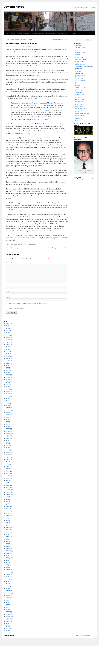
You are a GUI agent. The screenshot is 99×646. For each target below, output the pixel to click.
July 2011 (8, 602)
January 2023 (9, 389)
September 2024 (9, 363)
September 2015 (9, 515)
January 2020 (9, 450)
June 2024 (8, 367)
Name (8, 285)
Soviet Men (78, 97)
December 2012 (9, 572)
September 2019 (9, 457)
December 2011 (9, 593)
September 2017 (9, 477)
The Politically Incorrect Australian (83, 110)
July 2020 (8, 440)
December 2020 (9, 431)
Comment (9, 263)
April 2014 (8, 545)
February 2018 (9, 471)
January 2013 (9, 571)
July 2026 (8, 325)
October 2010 (9, 618)
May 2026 (8, 328)
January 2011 (9, 613)
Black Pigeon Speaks (80, 52)
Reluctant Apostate (79, 94)
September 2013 (9, 557)
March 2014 (8, 546)
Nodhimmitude (78, 90)
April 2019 (8, 464)
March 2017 (8, 484)
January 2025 (9, 356)
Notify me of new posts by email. (16, 308)
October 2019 (9, 456)
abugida (46, 110)
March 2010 (8, 630)
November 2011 (9, 595)
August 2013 (9, 559)
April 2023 (8, 384)
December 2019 (9, 452)
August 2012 (9, 579)
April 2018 (8, 470)
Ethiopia (50, 103)
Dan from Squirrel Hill (80, 59)
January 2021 (9, 430)
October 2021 (9, 414)
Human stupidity (79, 73)
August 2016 (9, 496)
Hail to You (78, 70)
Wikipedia (36, 98)
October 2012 (9, 576)
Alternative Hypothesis (80, 47)
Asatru (47, 193)
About (13, 33)
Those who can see (79, 115)
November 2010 (9, 616)
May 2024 (8, 369)
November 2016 (9, 491)
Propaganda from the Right (60, 39)
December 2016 (9, 489)
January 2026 (9, 335)
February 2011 (9, 611)
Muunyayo (77, 85)
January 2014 (9, 550)
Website (8, 297)
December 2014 (9, 531)
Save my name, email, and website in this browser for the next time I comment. (29, 303)
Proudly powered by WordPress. (83, 635)
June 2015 (8, 520)
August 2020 (9, 438)
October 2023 (9, 381)
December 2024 (9, 358)
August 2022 (9, 396)
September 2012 (9, 578)
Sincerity (77, 96)
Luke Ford (77, 82)
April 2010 (8, 628)
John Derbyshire (79, 77)
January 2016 (9, 508)
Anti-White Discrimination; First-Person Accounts (30, 33)
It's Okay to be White (80, 75)
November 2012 (9, 574)
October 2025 (9, 341)
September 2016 (9, 494)
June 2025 (8, 348)
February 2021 (9, 428)
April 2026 (8, 330)
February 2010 (9, 632)
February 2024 (9, 374)
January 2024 (9, 376)
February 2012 (9, 590)
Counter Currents (79, 57)
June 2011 (8, 604)
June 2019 (8, 461)
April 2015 (8, 524)
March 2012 (8, 588)
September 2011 (9, 599)
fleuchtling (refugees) (80, 64)
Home (7, 33)
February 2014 (9, 548)
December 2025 (9, 337)
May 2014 (8, 543)
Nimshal (77, 89)
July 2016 (8, 498)
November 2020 (9, 433)
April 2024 (8, 370)
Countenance (78, 56)
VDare (76, 120)
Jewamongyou (14, 6)
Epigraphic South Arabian (28, 105)
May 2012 (8, 585)
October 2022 (9, 395)
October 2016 (9, 492)
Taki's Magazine (79, 101)
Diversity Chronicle (79, 61)
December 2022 (9, 391)
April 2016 (8, 503)
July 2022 (8, 398)
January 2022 (9, 409)
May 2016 (8, 501)
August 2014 (9, 538)
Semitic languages (32, 103)
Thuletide (77, 117)
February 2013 (9, 569)
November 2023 (9, 379)
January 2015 (9, 529)
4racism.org (78, 45)
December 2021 (9, 410)
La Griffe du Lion (79, 78)
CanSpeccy (77, 54)
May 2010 (8, 627)
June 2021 (8, 421)
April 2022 (8, 403)
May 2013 (8, 564)
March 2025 (8, 353)
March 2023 (8, 386)
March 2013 (8, 567)
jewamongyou (28, 46)
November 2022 (9, 393)
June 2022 (8, 400)
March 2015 (8, 525)
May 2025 (8, 349)
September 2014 (9, 536)
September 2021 (9, 416)
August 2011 (9, 600)
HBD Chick (78, 71)
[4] (49, 116)
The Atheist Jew (79, 103)
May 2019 (8, 463)
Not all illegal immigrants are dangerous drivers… (19, 39)
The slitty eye (78, 111)
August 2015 (9, 517)
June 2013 (8, 562)
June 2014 (8, 541)
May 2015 (8, 522)
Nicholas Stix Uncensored (81, 87)
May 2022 (8, 402)
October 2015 (9, 513)
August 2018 (9, 466)
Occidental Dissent (79, 92)
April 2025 (8, 351)
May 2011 (8, 606)
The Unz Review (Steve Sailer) (82, 113)
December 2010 (9, 614)
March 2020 (8, 447)
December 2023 (9, 377)
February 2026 (9, 334)
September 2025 (9, 342)
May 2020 (8, 444)
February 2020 (9, 449)
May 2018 (8, 468)
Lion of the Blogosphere (80, 80)
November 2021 (9, 412)
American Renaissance (80, 49)
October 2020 (9, 435)
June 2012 (8, 583)
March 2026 (8, 332)
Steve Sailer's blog (79, 99)
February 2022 (9, 407)
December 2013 (9, 552)
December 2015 (9, 510)
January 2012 (9, 592)
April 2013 (8, 566)
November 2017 (9, 475)
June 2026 (8, 327)
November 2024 (9, 360)
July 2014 (8, 539)
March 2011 (8, 609)
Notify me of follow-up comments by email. (19, 306)
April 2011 (8, 607)
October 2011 (9, 597)
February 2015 (9, 527)
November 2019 (9, 454)
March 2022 (8, 405)
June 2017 (8, 480)
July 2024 (8, 365)
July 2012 (8, 581)
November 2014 (9, 532)
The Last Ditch (78, 104)
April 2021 (8, 424)
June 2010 (8, 625)
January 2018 (9, 473)
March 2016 (8, 505)
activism (21, 244)
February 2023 (9, 388)
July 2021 (8, 419)
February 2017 (9, 485)
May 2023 (8, 383)
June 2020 (8, 442)
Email (8, 291)
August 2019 (9, 459)
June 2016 (8, 499)
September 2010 (9, 620)
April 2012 (8, 586)
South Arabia (23, 108)
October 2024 (9, 362)
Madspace (77, 84)
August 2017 (9, 478)
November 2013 (9, 553)
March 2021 (8, 426)
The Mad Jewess (79, 106)
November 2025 (9, 339)
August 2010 (9, 621)
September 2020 (9, 437)
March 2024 (8, 372)
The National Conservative (81, 108)
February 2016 (9, 506)
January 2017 (9, 487)
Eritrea (42, 103)
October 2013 (9, 555)
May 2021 (8, 423)
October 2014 (9, 534)
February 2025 (9, 355)
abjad (44, 105)
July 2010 (8, 623)
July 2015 (8, 518)
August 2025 (9, 344)
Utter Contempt (78, 118)
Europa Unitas (78, 63)
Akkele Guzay (37, 117)
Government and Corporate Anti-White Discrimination (61, 33)
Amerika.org (78, 50)
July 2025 (8, 346)
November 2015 (9, 511)
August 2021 (9, 417)
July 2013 (8, 560)
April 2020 (8, 445)
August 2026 (9, 323)
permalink (34, 244)
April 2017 (8, 482)
